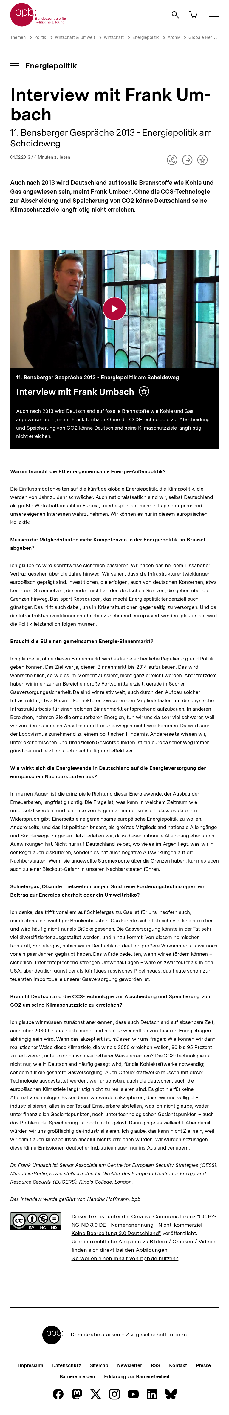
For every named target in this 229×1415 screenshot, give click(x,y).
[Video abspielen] (114, 309)
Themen (18, 37)
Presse (203, 1365)
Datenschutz (66, 1365)
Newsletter (129, 1365)
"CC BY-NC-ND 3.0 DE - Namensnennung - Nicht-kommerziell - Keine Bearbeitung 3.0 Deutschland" (144, 1224)
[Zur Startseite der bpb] (38, 25)
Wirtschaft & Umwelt (75, 37)
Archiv (174, 37)
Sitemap (99, 1365)
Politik (40, 37)
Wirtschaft (114, 37)
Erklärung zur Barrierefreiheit (136, 1376)
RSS (155, 1365)
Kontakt (178, 1365)
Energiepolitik (145, 37)
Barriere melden (77, 1376)
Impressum (30, 1365)
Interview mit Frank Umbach (75, 391)
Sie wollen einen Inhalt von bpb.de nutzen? (125, 1258)
